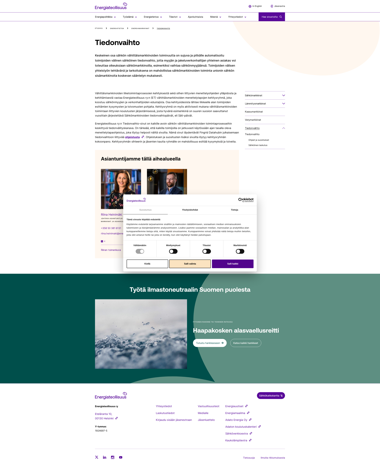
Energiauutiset (234, 406)
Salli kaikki (232, 263)
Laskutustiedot (165, 413)
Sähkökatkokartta (269, 395)
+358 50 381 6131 (111, 228)
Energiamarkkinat (140, 28)
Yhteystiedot (164, 406)
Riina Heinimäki (111, 214)
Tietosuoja (249, 457)
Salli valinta (190, 263)
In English (257, 6)
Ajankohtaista (195, 16)
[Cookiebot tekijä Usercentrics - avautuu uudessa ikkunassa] (241, 200)
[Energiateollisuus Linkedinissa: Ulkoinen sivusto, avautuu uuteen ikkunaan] (104, 457)
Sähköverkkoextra (236, 433)
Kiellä (147, 263)
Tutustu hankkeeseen (208, 342)
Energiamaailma (235, 413)
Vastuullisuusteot (208, 406)
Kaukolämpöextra (236, 440)
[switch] (173, 251)
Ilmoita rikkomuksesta (273, 457)
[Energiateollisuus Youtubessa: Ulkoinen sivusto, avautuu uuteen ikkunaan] (120, 457)
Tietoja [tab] (234, 210)
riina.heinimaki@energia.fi (115, 233)
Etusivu (99, 28)
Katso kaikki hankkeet (245, 342)
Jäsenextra (279, 6)
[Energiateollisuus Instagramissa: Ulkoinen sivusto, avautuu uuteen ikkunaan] (112, 457)
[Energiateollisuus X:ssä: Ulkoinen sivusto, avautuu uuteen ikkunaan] (96, 457)
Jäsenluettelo (206, 420)
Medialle (203, 413)
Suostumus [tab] (145, 210)
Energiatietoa (117, 28)
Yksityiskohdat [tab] (190, 210)
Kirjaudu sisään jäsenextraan (174, 420)
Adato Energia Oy (236, 420)
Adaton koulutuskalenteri (241, 426)
